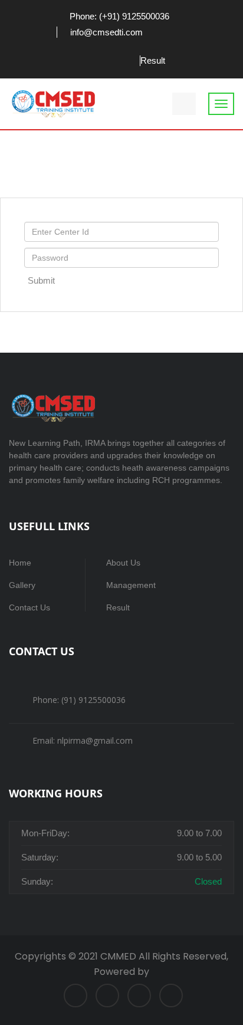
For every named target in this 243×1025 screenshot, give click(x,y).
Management (131, 585)
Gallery (22, 585)
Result (152, 60)
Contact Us (29, 607)
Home (20, 562)
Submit (41, 280)
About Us (123, 562)
